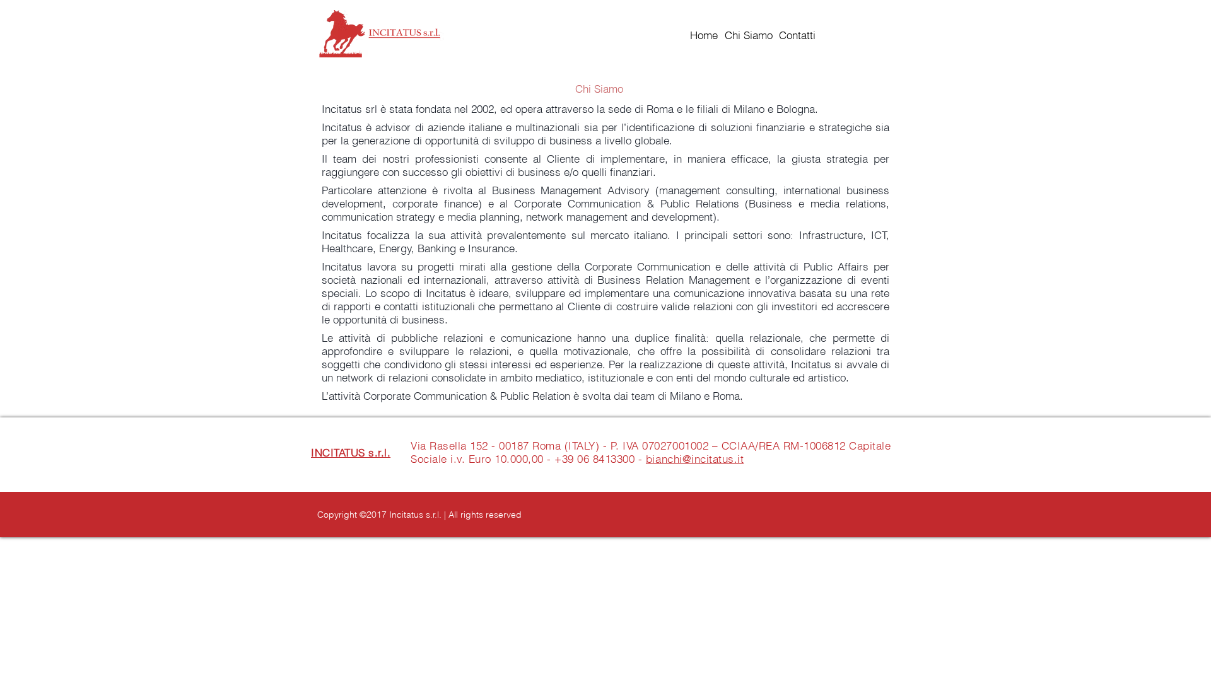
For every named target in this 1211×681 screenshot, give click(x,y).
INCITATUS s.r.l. (350, 452)
